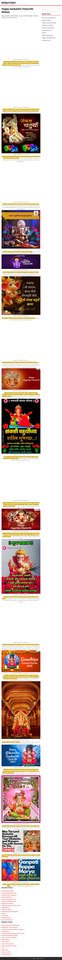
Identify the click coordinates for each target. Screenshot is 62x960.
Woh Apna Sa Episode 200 (8, 899)
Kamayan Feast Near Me (48, 28)
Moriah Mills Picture (46, 30)
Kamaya (4, 913)
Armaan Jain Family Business (49, 17)
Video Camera (5, 941)
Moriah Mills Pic (6, 939)
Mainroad (39, 958)
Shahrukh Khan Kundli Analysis (10, 911)
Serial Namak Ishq (6, 954)
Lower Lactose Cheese (8, 944)
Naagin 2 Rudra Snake (47, 35)
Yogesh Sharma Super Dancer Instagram (13, 929)
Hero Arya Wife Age (7, 919)
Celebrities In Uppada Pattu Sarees (11, 905)
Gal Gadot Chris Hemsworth (9, 895)
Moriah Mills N (5, 907)
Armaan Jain (5, 915)
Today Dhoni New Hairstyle (9, 893)
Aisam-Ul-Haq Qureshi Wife (9, 901)
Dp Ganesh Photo (46, 20)
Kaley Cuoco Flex (6, 952)
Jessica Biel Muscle (7, 897)
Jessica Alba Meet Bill (7, 891)
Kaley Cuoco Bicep (6, 909)
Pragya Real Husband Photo (49, 38)
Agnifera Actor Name (7, 903)
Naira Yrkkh (5, 950)
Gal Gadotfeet (5, 931)
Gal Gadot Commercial (47, 25)
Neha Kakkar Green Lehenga (9, 927)
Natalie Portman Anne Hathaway (11, 925)
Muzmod (44, 32)
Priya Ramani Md (46, 40)
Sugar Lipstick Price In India (9, 946)
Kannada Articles (6, 917)
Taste (3, 948)
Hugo (34, 958)
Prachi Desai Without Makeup (10, 935)
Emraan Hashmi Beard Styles (49, 23)
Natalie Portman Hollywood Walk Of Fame (13, 933)
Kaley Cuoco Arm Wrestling (9, 937)
